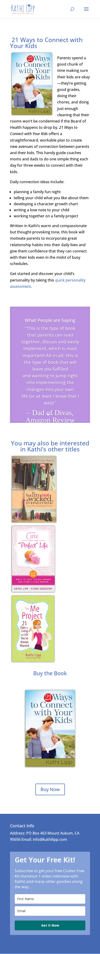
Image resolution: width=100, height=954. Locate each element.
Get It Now (50, 925)
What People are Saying (50, 320)
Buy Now (50, 789)
